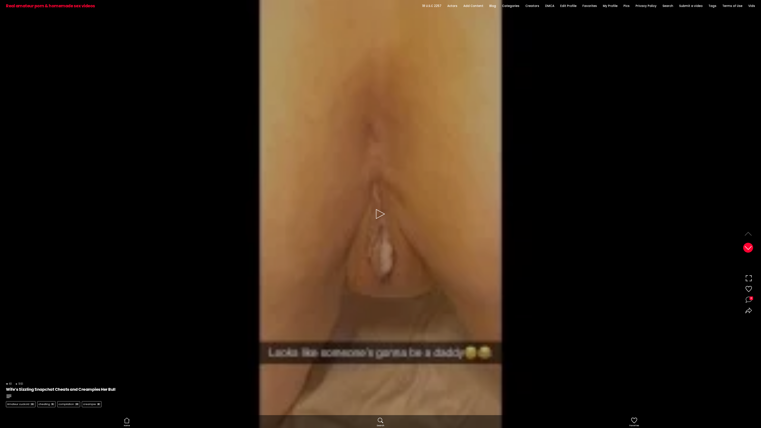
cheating (46, 404)
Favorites (589, 6)
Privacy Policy (646, 6)
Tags (712, 6)
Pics (626, 6)
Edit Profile (568, 6)
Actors (452, 6)
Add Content (473, 6)
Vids (751, 6)
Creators (532, 6)
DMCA (549, 6)
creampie (91, 404)
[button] (748, 248)
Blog (492, 6)
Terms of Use (732, 6)
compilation (68, 404)
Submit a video (691, 6)
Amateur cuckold (20, 404)
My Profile (610, 6)
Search (668, 6)
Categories (510, 6)
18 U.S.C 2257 (431, 6)
